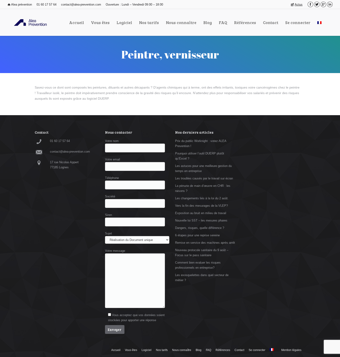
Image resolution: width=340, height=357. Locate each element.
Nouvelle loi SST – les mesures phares (201, 220)
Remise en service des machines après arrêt (205, 242)
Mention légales (291, 350)
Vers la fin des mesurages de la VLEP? (201, 205)
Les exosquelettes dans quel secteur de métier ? (202, 277)
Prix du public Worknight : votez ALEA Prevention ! (200, 143)
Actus (299, 4)
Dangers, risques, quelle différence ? (199, 228)
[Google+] (323, 4)
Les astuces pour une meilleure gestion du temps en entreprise (203, 168)
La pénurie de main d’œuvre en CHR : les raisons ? (202, 188)
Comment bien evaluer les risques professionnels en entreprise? (198, 265)
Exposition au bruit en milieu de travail (200, 213)
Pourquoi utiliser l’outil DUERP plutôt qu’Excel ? (199, 156)
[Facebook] (310, 4)
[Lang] (319, 22)
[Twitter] (317, 4)
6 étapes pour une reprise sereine (197, 235)
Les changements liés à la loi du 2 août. (202, 198)
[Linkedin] (330, 4)
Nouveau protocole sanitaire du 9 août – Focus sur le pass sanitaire (201, 252)
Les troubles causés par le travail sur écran (204, 178)
